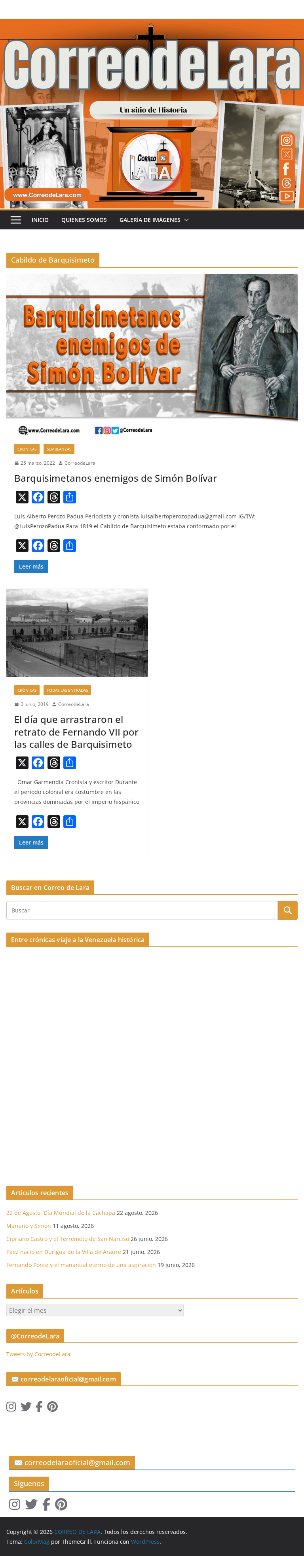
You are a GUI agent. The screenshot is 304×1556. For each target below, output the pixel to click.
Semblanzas (59, 449)
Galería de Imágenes (150, 219)
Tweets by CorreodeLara (38, 1354)
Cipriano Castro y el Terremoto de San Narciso (67, 1239)
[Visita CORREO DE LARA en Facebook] (39, 1408)
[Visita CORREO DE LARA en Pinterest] (52, 1408)
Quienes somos (84, 219)
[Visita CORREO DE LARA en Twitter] (26, 1408)
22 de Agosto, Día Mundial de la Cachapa (60, 1212)
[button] (184, 219)
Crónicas (26, 449)
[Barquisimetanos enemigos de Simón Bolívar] (152, 354)
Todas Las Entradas (67, 690)
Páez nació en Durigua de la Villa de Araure (63, 1252)
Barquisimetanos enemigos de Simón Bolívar (115, 477)
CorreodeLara (80, 463)
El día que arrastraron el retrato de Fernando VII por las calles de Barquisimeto (76, 731)
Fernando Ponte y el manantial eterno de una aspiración (81, 1265)
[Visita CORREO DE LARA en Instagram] (11, 1408)
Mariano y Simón (28, 1225)
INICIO (40, 219)
